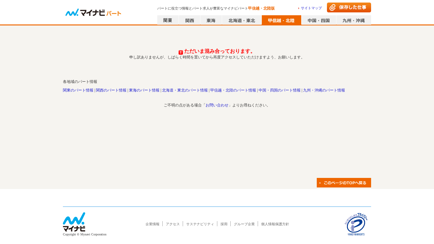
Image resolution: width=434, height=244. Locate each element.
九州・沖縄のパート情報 (324, 90)
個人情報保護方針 (275, 224)
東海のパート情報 (144, 90)
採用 (223, 224)
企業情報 (152, 224)
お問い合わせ (217, 105)
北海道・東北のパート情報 (185, 90)
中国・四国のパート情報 (280, 90)
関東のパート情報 (78, 90)
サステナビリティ (200, 224)
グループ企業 (244, 224)
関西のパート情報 (111, 90)
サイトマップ (311, 8)
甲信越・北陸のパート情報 (233, 90)
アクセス (173, 224)
